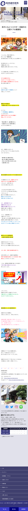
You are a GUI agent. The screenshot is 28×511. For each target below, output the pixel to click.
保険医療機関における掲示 (7, 499)
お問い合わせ (5, 495)
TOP (3, 468)
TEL (5, 509)
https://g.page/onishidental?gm (16, 380)
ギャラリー (4, 472)
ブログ (3, 491)
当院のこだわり (5, 479)
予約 (15, 509)
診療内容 (4, 483)
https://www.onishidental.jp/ (11, 378)
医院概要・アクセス (6, 476)
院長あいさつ (5, 487)
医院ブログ (8, 20)
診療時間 (23, 509)
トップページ (3, 20)
